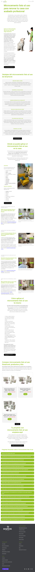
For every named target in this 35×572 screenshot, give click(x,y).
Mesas (7, 176)
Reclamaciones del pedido (6, 565)
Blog (19, 547)
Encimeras (7, 180)
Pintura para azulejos (22, 531)
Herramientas (4, 553)
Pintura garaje (21, 537)
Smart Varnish (10, 336)
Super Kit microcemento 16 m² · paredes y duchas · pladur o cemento (9, 415)
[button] (2, 1)
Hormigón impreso (22, 529)
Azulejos (7, 191)
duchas (10, 173)
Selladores (3, 549)
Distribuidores (21, 545)
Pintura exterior (21, 539)
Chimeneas (7, 179)
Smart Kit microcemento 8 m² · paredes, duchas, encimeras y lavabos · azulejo (25, 389)
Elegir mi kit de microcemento (17, 445)
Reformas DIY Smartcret (22, 549)
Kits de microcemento (5, 545)
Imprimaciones (4, 547)
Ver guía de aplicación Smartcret (9, 355)
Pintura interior (21, 533)
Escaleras (7, 181)
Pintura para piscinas (22, 535)
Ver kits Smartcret (17, 138)
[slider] (26, 214)
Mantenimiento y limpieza (6, 551)
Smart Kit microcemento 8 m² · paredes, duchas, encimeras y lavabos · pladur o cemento (9, 389)
